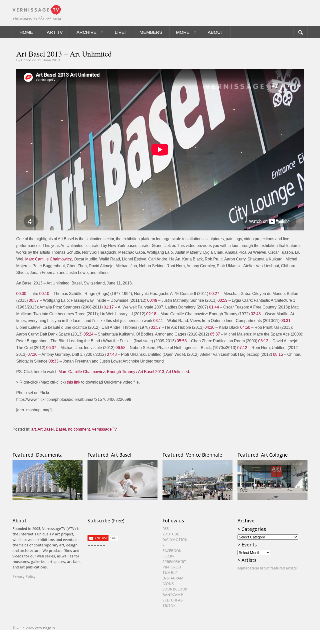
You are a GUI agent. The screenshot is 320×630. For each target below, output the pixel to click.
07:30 (33, 354)
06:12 (263, 341)
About (215, 32)
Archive (86, 32)
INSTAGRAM (173, 578)
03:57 (156, 327)
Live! (120, 32)
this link (73, 382)
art (33, 429)
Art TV (55, 32)
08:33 (53, 361)
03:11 (158, 321)
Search (300, 32)
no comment (79, 429)
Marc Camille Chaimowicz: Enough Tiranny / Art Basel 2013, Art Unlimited (123, 372)
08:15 (278, 354)
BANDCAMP (172, 594)
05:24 (89, 334)
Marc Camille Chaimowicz (48, 259)
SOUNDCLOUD (174, 589)
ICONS (168, 583)
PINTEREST (172, 567)
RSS (165, 528)
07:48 (112, 354)
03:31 (285, 321)
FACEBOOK (171, 550)
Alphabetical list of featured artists (267, 568)
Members (151, 32)
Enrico (26, 60)
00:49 (152, 300)
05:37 (215, 334)
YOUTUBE (170, 534)
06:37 (51, 348)
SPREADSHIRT (174, 561)
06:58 (121, 348)
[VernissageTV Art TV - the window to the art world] (37, 13)
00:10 (44, 293)
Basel (61, 429)
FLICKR (168, 556)
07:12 (242, 348)
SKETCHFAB (172, 600)
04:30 (209, 327)
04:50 (245, 327)
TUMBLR (170, 572)
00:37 (34, 300)
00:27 (214, 293)
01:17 (109, 307)
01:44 (214, 307)
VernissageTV (104, 429)
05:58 (182, 341)
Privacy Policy (24, 576)
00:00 (21, 293)
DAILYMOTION (175, 539)
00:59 (223, 300)
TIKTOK (169, 605)
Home (26, 32)
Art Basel (46, 429)
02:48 (256, 314)
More (183, 32)
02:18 (151, 314)
